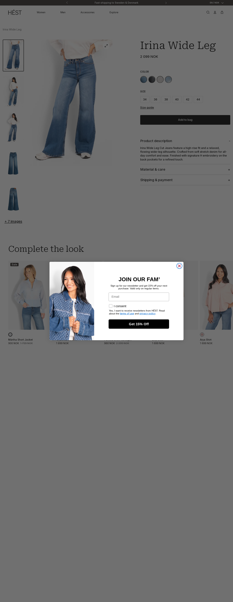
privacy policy (148, 313)
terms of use (127, 313)
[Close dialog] (179, 266)
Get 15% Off (139, 324)
